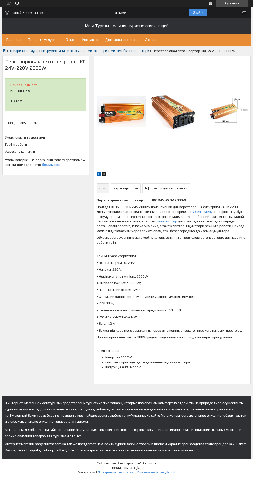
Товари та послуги (23, 51)
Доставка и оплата (121, 40)
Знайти (198, 12)
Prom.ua (150, 463)
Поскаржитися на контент (116, 472)
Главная (13, 40)
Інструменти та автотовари (62, 51)
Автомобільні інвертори (130, 51)
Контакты (90, 40)
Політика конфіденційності (156, 472)
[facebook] (99, 175)
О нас (70, 40)
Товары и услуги (41, 40)
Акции (150, 40)
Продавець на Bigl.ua (126, 468)
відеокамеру (202, 212)
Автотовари (97, 51)
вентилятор (167, 221)
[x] (104, 175)
